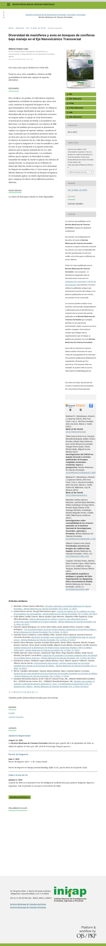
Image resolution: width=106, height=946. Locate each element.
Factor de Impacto (18, 754)
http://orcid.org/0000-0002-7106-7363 (21, 59)
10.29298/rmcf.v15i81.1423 (77, 556)
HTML (71, 103)
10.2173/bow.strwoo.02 (76, 431)
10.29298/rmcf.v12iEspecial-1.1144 (80, 538)
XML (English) (75, 117)
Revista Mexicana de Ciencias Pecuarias (28, 907)
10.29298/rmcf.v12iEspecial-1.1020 (80, 472)
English (12, 713)
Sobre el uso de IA (18, 775)
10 (28, 692)
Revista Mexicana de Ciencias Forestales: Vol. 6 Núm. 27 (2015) (50, 608)
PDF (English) (75, 99)
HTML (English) (76, 108)
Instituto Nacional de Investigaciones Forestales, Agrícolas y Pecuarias (56, 14)
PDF (70, 94)
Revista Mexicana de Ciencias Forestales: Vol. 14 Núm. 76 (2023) (41, 632)
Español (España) (16, 717)
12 (33, 692)
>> (37, 692)
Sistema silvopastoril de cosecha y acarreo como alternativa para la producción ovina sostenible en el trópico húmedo (50, 620)
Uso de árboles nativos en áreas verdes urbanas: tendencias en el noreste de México (60, 629)
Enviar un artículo (19, 797)
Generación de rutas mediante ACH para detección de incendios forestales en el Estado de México (55, 673)
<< (10, 692)
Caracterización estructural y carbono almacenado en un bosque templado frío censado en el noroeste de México (52, 664)
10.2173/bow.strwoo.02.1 (76, 495)
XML (71, 112)
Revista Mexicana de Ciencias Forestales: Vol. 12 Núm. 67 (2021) (52, 650)
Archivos (20, 28)
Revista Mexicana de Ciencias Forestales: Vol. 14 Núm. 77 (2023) (42, 676)
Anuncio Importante (20, 735)
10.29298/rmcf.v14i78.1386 (77, 589)
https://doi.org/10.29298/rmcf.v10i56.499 (30, 67)
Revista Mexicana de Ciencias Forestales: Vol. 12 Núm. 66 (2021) (70, 614)
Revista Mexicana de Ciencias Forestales (33, 4)
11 (30, 692)
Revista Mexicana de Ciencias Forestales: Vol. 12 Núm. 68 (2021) (68, 658)
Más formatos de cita (78, 172)
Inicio (11, 28)
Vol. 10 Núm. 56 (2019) (36, 28)
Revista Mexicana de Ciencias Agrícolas (28, 904)
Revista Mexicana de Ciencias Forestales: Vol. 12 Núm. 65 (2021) (48, 640)
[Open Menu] (8, 4)
